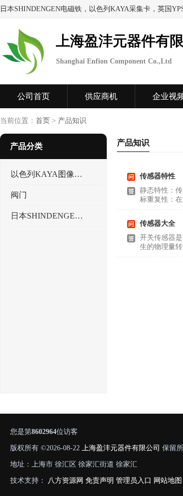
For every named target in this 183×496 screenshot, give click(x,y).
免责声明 (99, 480)
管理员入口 (133, 480)
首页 (43, 121)
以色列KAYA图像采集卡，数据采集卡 (47, 174)
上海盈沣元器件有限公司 (121, 448)
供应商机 (101, 96)
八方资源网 (65, 480)
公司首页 (33, 96)
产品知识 (72, 121)
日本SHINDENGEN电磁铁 (47, 215)
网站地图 (168, 480)
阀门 (19, 195)
